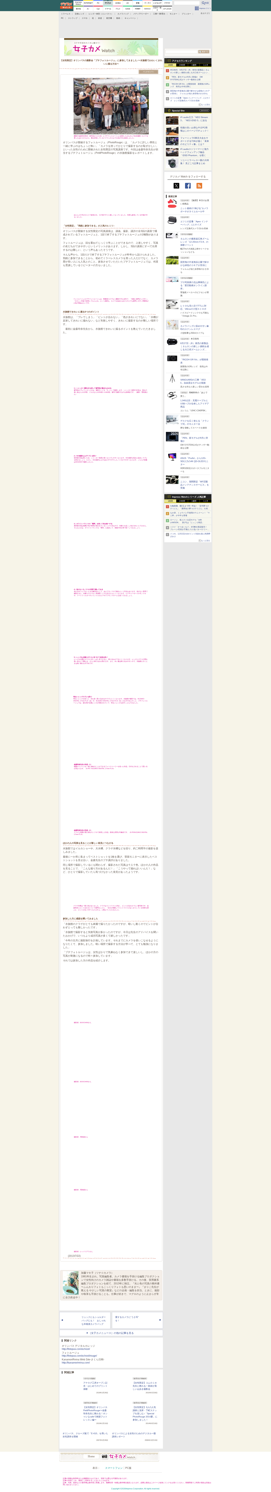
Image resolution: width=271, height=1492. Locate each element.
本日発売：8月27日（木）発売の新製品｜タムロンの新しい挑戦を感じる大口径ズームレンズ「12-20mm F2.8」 (190, 72)
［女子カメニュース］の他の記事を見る (111, 1333)
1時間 (170, 65)
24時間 (182, 65)
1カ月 (205, 65)
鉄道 (100, 18)
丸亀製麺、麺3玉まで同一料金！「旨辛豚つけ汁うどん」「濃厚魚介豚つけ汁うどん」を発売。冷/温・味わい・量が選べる (189, 508)
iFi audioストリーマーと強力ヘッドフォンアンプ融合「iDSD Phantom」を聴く (194, 152)
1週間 (193, 65)
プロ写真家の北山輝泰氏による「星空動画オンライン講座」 (194, 285)
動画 (118, 18)
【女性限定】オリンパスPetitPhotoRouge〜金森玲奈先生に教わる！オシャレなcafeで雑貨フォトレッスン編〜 (95, 1413)
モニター (173, 14)
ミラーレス (65, 14)
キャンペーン (130, 18)
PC (62, 18)
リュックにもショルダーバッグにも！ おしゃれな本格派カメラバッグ (94, 1320)
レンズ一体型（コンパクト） (101, 14)
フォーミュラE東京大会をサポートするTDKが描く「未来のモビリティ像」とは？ (194, 141)
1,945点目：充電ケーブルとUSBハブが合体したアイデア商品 (194, 403)
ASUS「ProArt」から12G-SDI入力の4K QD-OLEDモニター (194, 461)
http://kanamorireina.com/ (76, 1362)
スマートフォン (114, 1468)
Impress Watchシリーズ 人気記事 (189, 497)
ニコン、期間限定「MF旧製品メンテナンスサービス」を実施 (194, 484)
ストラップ (72, 18)
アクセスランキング (182, 61)
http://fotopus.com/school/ (76, 1349)
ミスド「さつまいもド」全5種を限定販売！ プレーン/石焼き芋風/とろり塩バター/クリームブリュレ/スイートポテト (189, 529)
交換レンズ (79, 14)
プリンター (186, 14)
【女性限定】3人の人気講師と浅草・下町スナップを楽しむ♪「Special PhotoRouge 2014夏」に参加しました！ (145, 1413)
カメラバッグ (123, 14)
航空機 (109, 18)
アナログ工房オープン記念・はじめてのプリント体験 (95, 1386)
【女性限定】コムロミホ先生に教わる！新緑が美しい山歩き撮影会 (145, 1386)
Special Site (178, 110)
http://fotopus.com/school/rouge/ (79, 1355)
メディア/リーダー (141, 14)
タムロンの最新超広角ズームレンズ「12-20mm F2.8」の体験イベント (194, 241)
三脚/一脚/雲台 (159, 14)
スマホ (85, 18)
